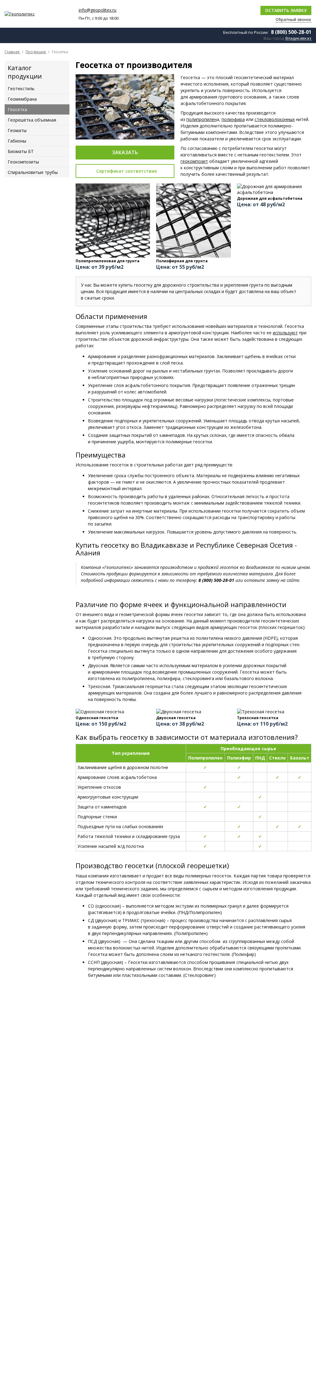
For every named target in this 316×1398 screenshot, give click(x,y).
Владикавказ (298, 38)
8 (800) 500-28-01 (291, 32)
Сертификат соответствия (126, 171)
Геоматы (17, 130)
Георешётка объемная (32, 120)
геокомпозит (194, 161)
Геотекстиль (21, 88)
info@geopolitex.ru (97, 10)
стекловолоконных (275, 119)
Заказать (125, 152)
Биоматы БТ (21, 151)
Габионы (17, 141)
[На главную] (39, 14)
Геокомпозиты (23, 162)
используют (285, 333)
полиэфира (233, 119)
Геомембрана (22, 99)
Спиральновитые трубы (33, 172)
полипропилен (201, 119)
